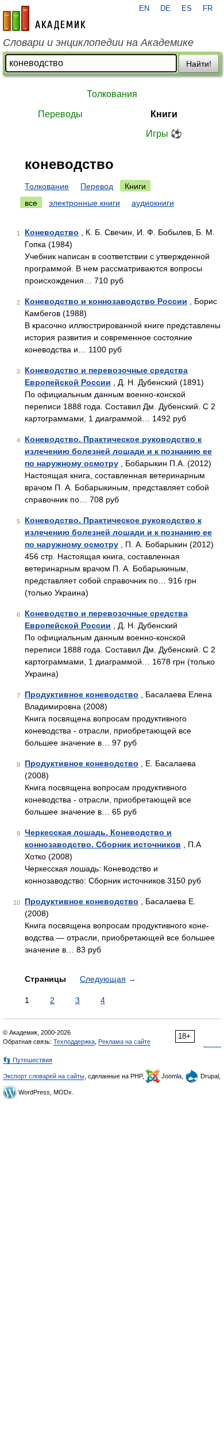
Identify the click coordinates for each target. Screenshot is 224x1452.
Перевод (96, 186)
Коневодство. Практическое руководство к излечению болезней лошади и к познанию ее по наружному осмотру (118, 451)
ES (186, 9)
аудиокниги (153, 203)
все (31, 203)
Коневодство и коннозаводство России (106, 301)
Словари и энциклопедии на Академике (98, 42)
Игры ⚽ (164, 134)
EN (144, 9)
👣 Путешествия (27, 1060)
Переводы (60, 114)
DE (165, 9)
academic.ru (44, 18)
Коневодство (52, 232)
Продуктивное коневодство (81, 694)
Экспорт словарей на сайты (43, 1076)
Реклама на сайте (124, 1041)
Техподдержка (74, 1041)
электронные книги (84, 203)
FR (208, 9)
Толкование (47, 186)
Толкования (112, 94)
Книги (163, 114)
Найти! (198, 63)
